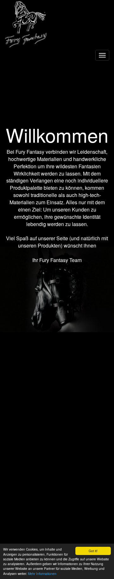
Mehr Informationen (42, 573)
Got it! (93, 550)
